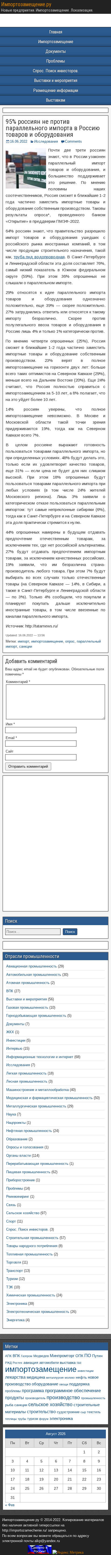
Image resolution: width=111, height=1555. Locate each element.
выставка (68, 1362)
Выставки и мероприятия (55, 80)
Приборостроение (20, 1180)
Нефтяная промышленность (29, 1131)
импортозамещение (47, 641)
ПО (87, 1355)
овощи (63, 1384)
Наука (11, 1114)
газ (79, 1362)
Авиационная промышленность (31, 966)
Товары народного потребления (31, 1246)
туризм (32, 1418)
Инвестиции (15, 1040)
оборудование (45, 1384)
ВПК (9, 991)
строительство (41, 1411)
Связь (11, 1205)
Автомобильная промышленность (33, 975)
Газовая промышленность (27, 1007)
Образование (16, 1139)
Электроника (16, 1304)
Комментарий (18, 682)
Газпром (26, 1356)
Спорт (11, 1221)
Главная (55, 32)
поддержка (79, 1384)
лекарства (15, 1377)
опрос (70, 641)
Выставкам (55, 100)
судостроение (68, 1412)
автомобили (49, 1363)
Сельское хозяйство (22, 1213)
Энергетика (15, 1320)
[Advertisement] (55, 845)
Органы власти (18, 1156)
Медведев (41, 1356)
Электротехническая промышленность (37, 1312)
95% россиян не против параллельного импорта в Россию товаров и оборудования (53, 128)
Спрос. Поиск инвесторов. (55, 70)
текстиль (93, 1412)
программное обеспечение (73, 1390)
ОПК (79, 1356)
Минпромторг (62, 1356)
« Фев (10, 1505)
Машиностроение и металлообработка (37, 1090)
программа (33, 1390)
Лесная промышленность (26, 1081)
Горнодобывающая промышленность (36, 1016)
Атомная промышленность (28, 983)
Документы (56, 51)
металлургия (55, 1377)
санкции (25, 646)
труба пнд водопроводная (39, 257)
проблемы (13, 1391)
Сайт (9, 751)
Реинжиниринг (17, 1196)
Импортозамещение (55, 41)
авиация (30, 1362)
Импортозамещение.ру (26, 4)
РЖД (8, 1362)
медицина (36, 1377)
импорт (23, 641)
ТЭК (9, 1287)
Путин (97, 1356)
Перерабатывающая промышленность (37, 1164)
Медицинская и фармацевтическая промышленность (49, 1098)
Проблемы (55, 61)
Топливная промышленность (29, 1254)
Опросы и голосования (24, 1147)
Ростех (17, 1362)
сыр (83, 1412)
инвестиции (85, 1370)
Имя (10, 724)
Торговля (13, 1262)
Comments (73, 141)
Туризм (12, 1279)
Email (11, 738)
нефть (81, 1377)
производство (63, 1397)
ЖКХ (10, 1032)
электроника (61, 1418)
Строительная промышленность (32, 1238)
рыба (9, 1405)
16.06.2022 (18, 141)
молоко (70, 1377)
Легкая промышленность (26, 1073)
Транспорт (14, 1271)
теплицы (11, 1418)
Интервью (14, 1048)
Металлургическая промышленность (36, 1106)
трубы (22, 1418)
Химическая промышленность (30, 1295)
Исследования (46, 141)
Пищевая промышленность (28, 1172)
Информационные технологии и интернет (39, 1057)
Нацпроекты (16, 1123)
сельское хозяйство (50, 1404)
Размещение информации (55, 90)
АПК (8, 1356)
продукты (14, 1397)
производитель (35, 1398)
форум (43, 1418)
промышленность (93, 1398)
